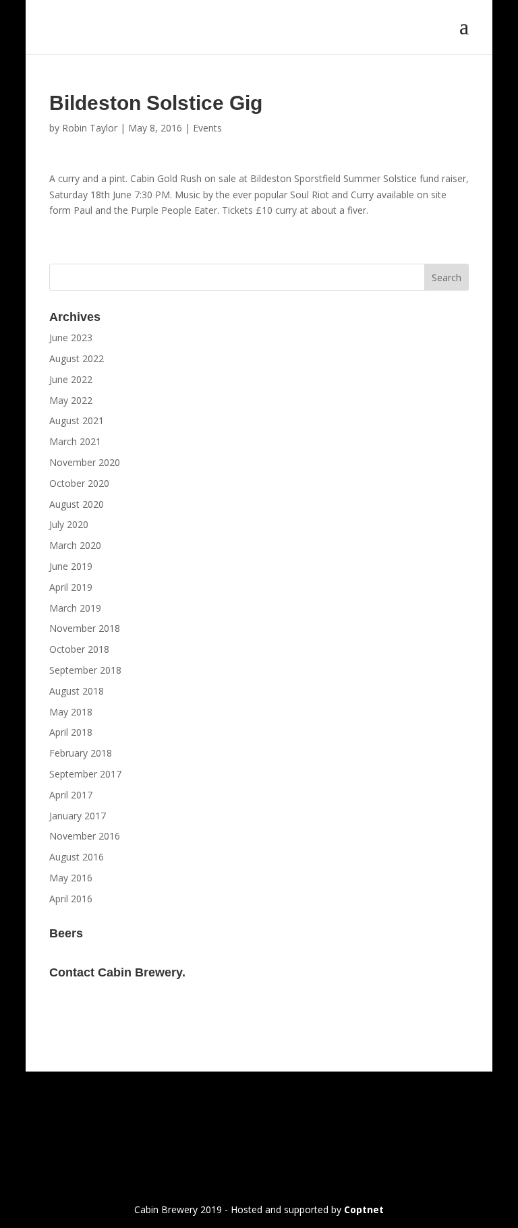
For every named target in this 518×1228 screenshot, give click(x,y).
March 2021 (75, 441)
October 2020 (79, 483)
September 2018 (85, 670)
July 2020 (68, 524)
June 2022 (70, 379)
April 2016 (70, 898)
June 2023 (70, 337)
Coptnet (364, 1209)
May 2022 (70, 400)
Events (207, 127)
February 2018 (80, 753)
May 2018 (70, 711)
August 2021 (76, 420)
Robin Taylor (89, 127)
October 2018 (79, 649)
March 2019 (75, 608)
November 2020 (84, 462)
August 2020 (76, 504)
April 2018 (70, 732)
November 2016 (84, 835)
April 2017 (70, 794)
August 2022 (76, 358)
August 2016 (76, 856)
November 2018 (84, 628)
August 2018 (76, 690)
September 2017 (85, 773)
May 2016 (70, 877)
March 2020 (75, 545)
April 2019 (70, 587)
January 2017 (77, 815)
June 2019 (70, 566)
